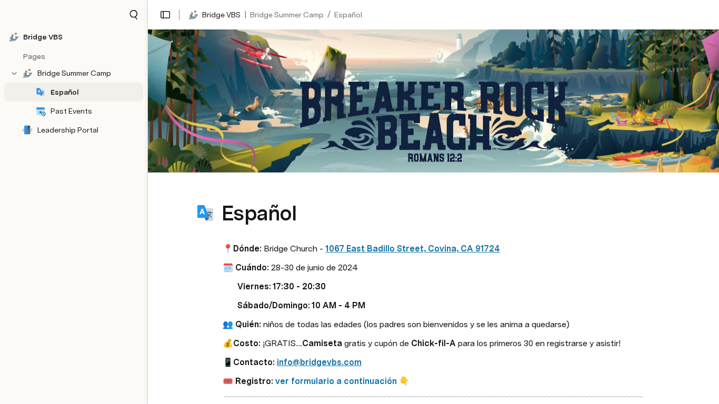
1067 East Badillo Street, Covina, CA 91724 (412, 249)
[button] (133, 14)
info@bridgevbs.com (319, 362)
